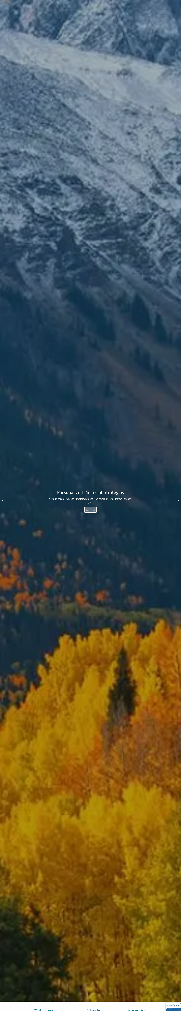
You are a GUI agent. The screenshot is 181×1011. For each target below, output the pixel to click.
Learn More (90, 510)
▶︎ (179, 501)
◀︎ (3, 501)
